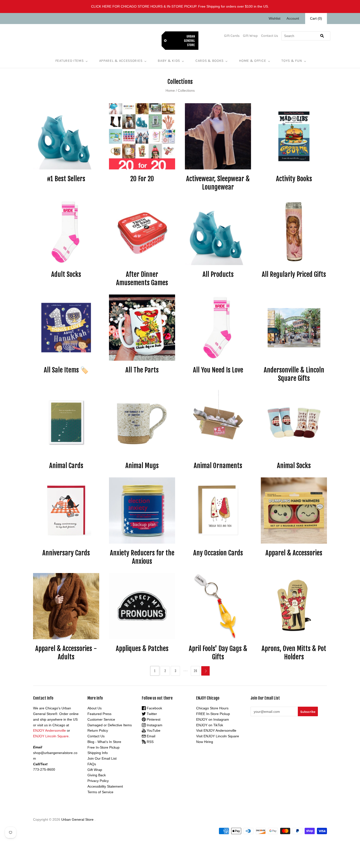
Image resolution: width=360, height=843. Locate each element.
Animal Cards (66, 465)
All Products (218, 274)
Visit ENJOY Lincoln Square (217, 736)
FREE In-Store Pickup (213, 714)
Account (293, 18)
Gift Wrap (250, 36)
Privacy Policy (98, 781)
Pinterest (153, 719)
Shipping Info (97, 753)
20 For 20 (142, 179)
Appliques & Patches (142, 648)
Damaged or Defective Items (109, 725)
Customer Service (101, 719)
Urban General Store (77, 819)
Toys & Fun (291, 61)
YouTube (153, 730)
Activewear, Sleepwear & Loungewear (218, 183)
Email (150, 736)
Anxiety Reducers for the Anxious (142, 557)
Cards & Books (209, 61)
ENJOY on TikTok (209, 725)
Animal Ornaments (218, 465)
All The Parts (142, 370)
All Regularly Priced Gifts (294, 274)
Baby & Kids (169, 61)
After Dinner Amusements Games (142, 278)
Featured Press (99, 714)
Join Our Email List (102, 758)
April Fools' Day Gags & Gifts (218, 652)
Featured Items (69, 61)
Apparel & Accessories (121, 61)
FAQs (91, 764)
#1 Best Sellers (66, 179)
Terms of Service (100, 792)
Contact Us (269, 36)
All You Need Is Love (218, 370)
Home (170, 90)
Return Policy (97, 730)
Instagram (154, 725)
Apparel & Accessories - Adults (66, 652)
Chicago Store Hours (212, 708)
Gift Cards (232, 36)
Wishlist (274, 18)
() (316, 18)
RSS (150, 742)
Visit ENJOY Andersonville (216, 730)
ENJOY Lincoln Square (51, 736)
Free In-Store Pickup (103, 747)
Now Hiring (204, 742)
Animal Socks (294, 465)
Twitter (151, 714)
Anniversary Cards (66, 553)
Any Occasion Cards (218, 553)
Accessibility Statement (105, 786)
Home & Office (252, 61)
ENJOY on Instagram (212, 719)
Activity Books (294, 179)
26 (195, 671)
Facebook (154, 708)
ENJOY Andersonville (49, 730)
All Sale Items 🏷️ (66, 370)
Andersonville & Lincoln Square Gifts (294, 374)
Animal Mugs (142, 465)
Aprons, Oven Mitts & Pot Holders (294, 652)
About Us (94, 708)
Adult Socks (66, 274)
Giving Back (96, 775)
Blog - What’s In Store (104, 742)
